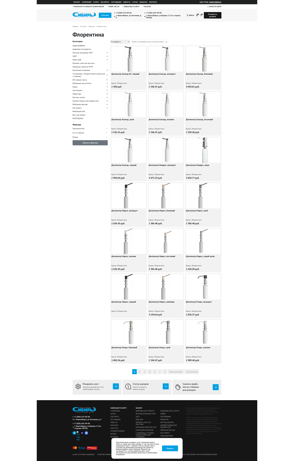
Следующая (192, 371)
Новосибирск (215, 2)
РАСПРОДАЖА (78, 118)
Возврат (113, 434)
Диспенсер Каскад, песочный (199, 119)
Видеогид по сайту (131, 7)
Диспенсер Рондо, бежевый (124, 347)
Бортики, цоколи (79, 97)
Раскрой (147, 7)
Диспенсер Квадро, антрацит (162, 165)
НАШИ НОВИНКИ (79, 46)
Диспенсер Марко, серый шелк (200, 256)
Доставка (114, 437)
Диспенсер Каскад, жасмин (161, 119)
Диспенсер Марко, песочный (162, 256)
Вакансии (143, 2)
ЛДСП (75, 56)
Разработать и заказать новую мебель (89, 7)
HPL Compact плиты (80, 80)
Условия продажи (117, 431)
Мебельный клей (79, 111)
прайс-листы (113, 7)
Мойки (75, 87)
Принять (170, 448)
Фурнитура (77, 94)
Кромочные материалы (81, 70)
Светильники (77, 90)
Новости (126, 2)
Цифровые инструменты (82, 49)
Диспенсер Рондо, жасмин (198, 347)
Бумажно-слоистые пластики (83, 63)
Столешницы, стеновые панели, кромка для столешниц (89, 75)
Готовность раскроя (212, 15)
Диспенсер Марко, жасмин (123, 256)
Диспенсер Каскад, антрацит (162, 74)
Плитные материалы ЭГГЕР (83, 53)
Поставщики (116, 2)
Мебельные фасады (80, 104)
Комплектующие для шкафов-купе (86, 101)
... (160, 371)
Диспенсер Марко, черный (123, 301)
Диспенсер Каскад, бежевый (199, 74)
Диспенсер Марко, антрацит (124, 210)
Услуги (96, 2)
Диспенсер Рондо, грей (159, 347)
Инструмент (77, 108)
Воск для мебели (79, 115)
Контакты (153, 2)
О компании (86, 2)
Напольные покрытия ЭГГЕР (83, 67)
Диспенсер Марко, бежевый (162, 210)
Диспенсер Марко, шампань (161, 301)
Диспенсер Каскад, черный (123, 165)
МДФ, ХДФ (77, 60)
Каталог (77, 2)
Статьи (135, 2)
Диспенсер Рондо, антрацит (199, 301)
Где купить (104, 2)
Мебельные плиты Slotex (82, 83)
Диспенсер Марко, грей (197, 210)
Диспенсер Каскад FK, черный (125, 74)
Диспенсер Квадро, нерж (197, 165)
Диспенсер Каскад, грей (122, 119)
